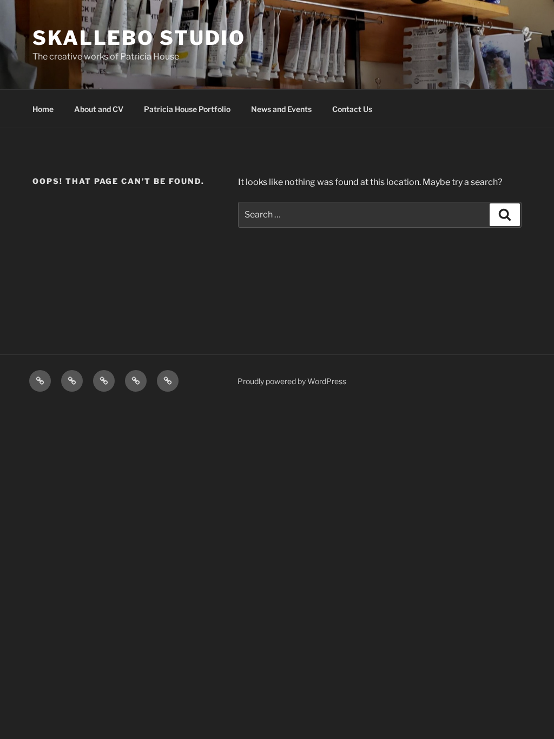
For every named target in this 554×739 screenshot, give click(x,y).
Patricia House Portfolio (187, 109)
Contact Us (352, 109)
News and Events (281, 109)
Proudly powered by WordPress (292, 381)
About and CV (98, 109)
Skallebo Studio (139, 38)
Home (43, 109)
